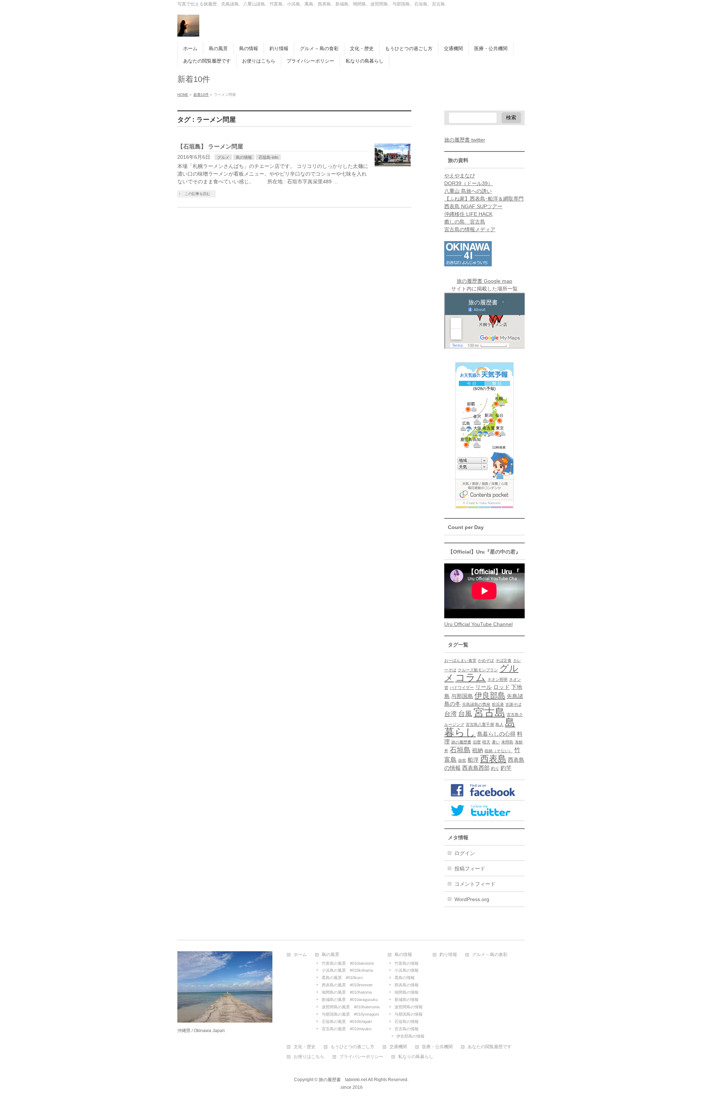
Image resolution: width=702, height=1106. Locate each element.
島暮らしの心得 (496, 734)
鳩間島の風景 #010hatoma (347, 992)
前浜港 (498, 704)
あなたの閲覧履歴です (490, 1047)
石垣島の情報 (407, 1021)
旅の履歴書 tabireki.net (343, 1079)
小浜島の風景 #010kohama (347, 970)
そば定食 (503, 660)
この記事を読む (197, 194)
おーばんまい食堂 (460, 660)
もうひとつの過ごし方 (352, 1047)
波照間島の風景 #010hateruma (351, 1007)
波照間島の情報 (409, 1007)
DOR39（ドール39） (468, 183)
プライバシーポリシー (361, 1056)
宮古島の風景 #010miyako (346, 1029)
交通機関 (398, 1047)
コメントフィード (474, 884)
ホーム (300, 954)
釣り (495, 768)
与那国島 (462, 696)
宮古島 (489, 712)
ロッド (501, 687)
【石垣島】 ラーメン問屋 (210, 146)
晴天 (486, 742)
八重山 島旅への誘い (468, 191)
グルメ (223, 157)
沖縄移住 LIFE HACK (468, 214)
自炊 (462, 760)
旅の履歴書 (461, 742)
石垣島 (460, 750)
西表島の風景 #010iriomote (347, 985)
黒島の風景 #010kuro (342, 977)
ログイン (464, 853)
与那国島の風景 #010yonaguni (350, 1014)
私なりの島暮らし (415, 1056)
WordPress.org (471, 899)
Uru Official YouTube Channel (478, 624)
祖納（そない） (498, 751)
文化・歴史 (305, 1047)
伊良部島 (490, 695)
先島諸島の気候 (476, 704)
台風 (465, 713)
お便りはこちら (309, 1056)
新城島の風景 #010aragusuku (350, 999)
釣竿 (506, 768)
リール (483, 687)
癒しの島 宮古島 (464, 222)
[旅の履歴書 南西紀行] (188, 28)
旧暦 (477, 742)
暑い (496, 742)
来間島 (507, 742)
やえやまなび (459, 176)
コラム (470, 677)
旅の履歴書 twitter (464, 140)
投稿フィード (469, 868)
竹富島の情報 (407, 963)
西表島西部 (476, 768)
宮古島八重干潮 (480, 724)
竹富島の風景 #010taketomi (348, 963)
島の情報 (244, 157)
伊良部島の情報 (410, 1036)
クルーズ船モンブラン (478, 670)
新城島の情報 (407, 999)
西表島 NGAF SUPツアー (473, 206)
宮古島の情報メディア (469, 229)
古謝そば (513, 704)
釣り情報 (448, 954)
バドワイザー (462, 687)
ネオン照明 (497, 679)
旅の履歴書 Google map (484, 281)
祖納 (477, 750)
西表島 (493, 759)
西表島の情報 (407, 985)
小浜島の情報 (407, 970)
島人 (499, 724)
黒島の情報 (405, 977)
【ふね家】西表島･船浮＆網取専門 (484, 199)
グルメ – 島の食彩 (489, 954)
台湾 (450, 713)
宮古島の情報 (407, 1029)
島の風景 (330, 954)
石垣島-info (268, 157)
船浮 (473, 760)
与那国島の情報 (409, 1014)
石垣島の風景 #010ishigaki (347, 1021)
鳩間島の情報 (407, 992)
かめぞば (486, 660)
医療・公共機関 (437, 1047)
